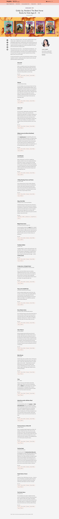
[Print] (7, 50)
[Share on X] (7, 43)
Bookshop (28, 75)
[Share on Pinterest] (7, 45)
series (29, 227)
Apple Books (19, 216)
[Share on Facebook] (7, 40)
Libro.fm (19, 218)
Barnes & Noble (23, 75)
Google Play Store (33, 216)
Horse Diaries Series (21, 310)
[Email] (7, 47)
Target (19, 77)
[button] (10, 4)
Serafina (30, 404)
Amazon (19, 75)
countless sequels (20, 255)
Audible (23, 216)
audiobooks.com (27, 216)
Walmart (22, 77)
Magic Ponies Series (21, 223)
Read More (43, 54)
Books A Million (32, 75)
